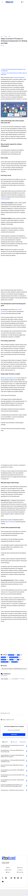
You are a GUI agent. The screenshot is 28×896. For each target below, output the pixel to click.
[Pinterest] (18, 878)
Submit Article (8, 869)
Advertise (20, 869)
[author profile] (3, 45)
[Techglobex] (2, 878)
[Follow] (6, 878)
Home (2, 36)
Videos (8, 872)
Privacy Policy (20, 872)
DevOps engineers (5, 199)
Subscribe (14, 734)
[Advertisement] (14, 20)
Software (5, 36)
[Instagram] (21, 878)
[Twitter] (11, 878)
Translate (22, 678)
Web (9, 36)
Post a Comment (4, 675)
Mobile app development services (9, 378)
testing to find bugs (10, 521)
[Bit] (3, 881)
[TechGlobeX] (9, 2)
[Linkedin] (14, 878)
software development (18, 77)
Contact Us (20, 867)
